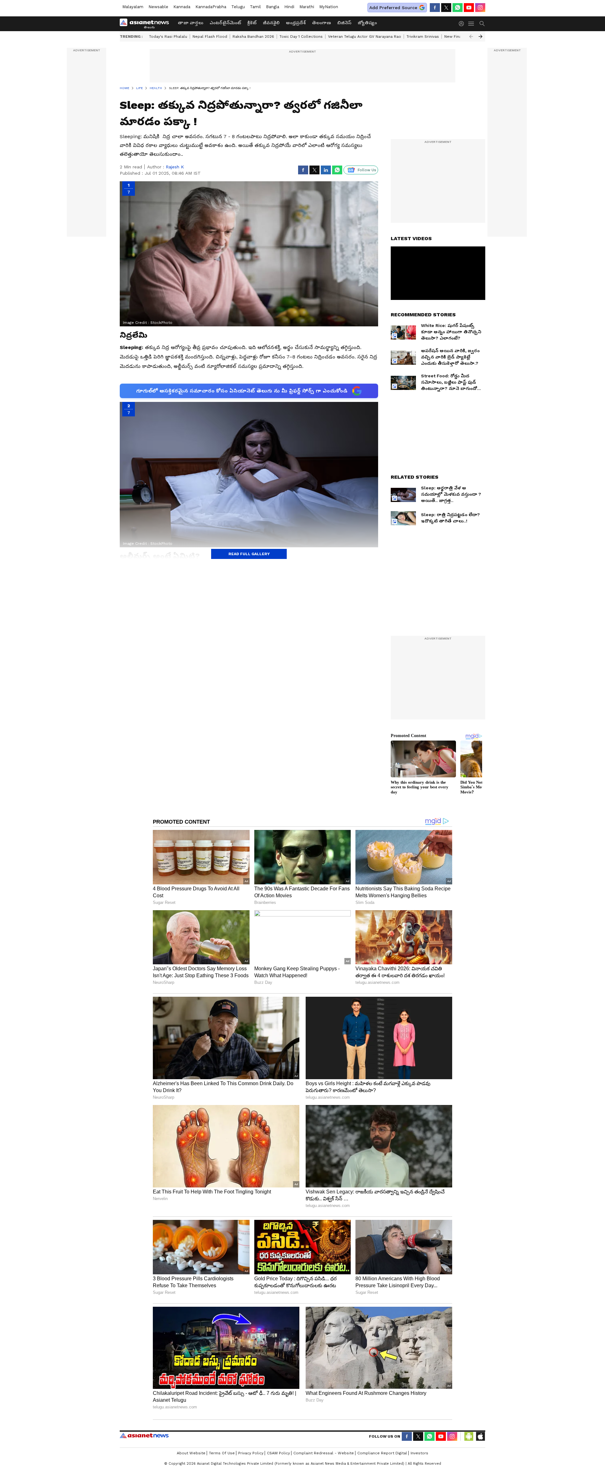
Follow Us (367, 170)
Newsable (158, 6)
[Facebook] (435, 7)
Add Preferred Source (393, 7)
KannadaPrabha (210, 6)
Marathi (306, 6)
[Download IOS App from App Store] (480, 1436)
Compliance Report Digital (382, 1453)
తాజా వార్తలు (190, 22)
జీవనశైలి (271, 22)
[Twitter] (446, 7)
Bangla (272, 6)
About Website (191, 1453)
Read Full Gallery (249, 554)
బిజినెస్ (344, 22)
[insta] (480, 7)
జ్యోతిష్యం (367, 22)
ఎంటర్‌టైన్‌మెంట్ (225, 22)
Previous (471, 36)
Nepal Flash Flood (210, 36)
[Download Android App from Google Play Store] (469, 1436)
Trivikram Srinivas (422, 36)
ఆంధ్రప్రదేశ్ (296, 22)
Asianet (144, 1435)
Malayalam (132, 6)
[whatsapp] (457, 7)
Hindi (289, 6)
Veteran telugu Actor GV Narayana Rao (364, 36)
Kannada (181, 6)
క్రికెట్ (251, 22)
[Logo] (146, 23)
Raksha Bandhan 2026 (253, 36)
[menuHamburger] (471, 23)
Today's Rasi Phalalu (168, 36)
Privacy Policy (250, 1453)
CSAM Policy (278, 1453)
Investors (419, 1453)
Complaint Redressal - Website (323, 1453)
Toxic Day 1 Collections (301, 36)
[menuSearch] (482, 23)
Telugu (238, 6)
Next (480, 36)
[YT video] (469, 7)
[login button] (463, 24)
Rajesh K (175, 166)
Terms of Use (222, 1453)
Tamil (255, 6)
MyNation (328, 6)
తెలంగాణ (321, 22)
